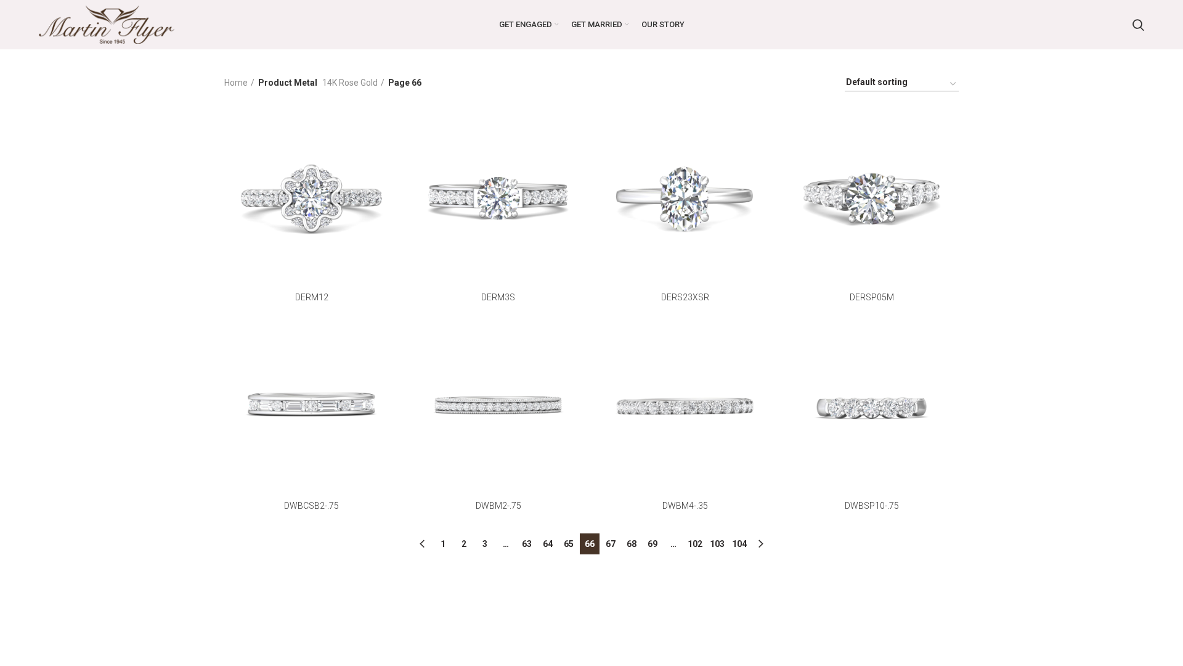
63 (527, 544)
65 (569, 544)
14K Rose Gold (350, 83)
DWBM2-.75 (498, 506)
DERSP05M (872, 297)
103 (717, 544)
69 (652, 544)
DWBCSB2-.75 (311, 506)
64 (548, 544)
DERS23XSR (685, 297)
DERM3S (498, 297)
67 (611, 544)
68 (631, 544)
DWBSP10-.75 (872, 506)
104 (739, 544)
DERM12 (311, 297)
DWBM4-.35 (685, 506)
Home (236, 83)
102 (695, 544)
